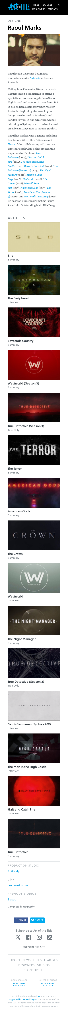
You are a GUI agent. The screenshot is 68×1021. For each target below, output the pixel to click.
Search (59, 5)
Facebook (29, 937)
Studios (53, 9)
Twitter (18, 937)
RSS (50, 937)
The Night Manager (22, 639)
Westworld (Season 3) (23, 383)
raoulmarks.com (18, 885)
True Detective (18, 852)
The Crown (15, 553)
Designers (39, 9)
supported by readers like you (23, 999)
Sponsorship (34, 970)
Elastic (11, 144)
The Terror (15, 468)
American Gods (29, 188)
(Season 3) (36, 196)
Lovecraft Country (21, 340)
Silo (10, 255)
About (15, 960)
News (26, 960)
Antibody (35, 78)
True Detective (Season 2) (26, 681)
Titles (35, 4)
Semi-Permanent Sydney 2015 (29, 724)
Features (47, 4)
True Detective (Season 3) (26, 426)
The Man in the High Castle (27, 766)
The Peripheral (18, 298)
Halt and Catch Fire (21, 809)
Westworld (28, 179)
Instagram (39, 937)
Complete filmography (21, 906)
